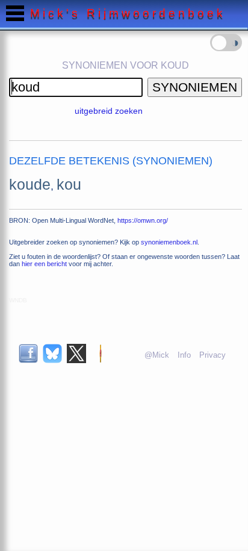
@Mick (156, 355)
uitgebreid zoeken (109, 111)
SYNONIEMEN (194, 87)
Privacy (212, 355)
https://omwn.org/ (142, 220)
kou (69, 184)
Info (184, 355)
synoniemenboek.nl (169, 242)
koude (30, 184)
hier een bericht (44, 263)
